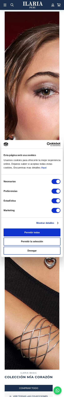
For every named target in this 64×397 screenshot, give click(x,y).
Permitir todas (32, 232)
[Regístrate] (52, 5)
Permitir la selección (32, 241)
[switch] (56, 191)
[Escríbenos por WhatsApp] (57, 390)
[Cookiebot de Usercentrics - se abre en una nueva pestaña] (46, 144)
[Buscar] (12, 5)
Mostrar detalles (45, 223)
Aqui (44, 167)
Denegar (32, 250)
